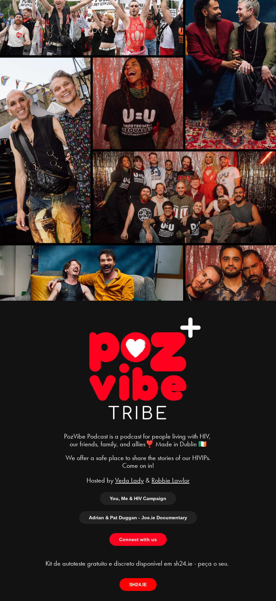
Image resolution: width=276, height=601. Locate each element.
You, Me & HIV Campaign (138, 498)
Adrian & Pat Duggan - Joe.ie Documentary (138, 517)
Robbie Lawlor (170, 480)
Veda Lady (129, 480)
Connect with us (138, 539)
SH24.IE (138, 584)
